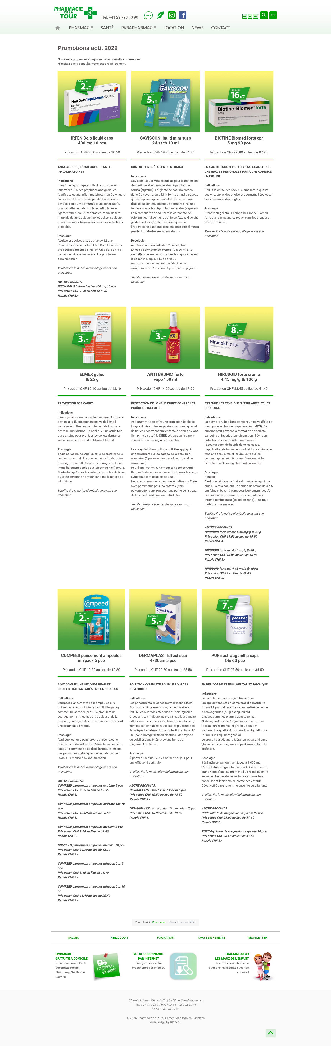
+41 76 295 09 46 (167, 1009)
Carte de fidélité (211, 937)
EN (273, 15)
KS (172, 1022)
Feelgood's (119, 937)
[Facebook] (182, 15)
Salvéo (73, 937)
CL (179, 1022)
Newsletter (257, 937)
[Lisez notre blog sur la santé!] (160, 15)
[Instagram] (172, 15)
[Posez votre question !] (148, 15)
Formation (165, 937)
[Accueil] (58, 27)
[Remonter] (271, 1034)
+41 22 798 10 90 (123, 17)
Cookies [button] (199, 1018)
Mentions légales (180, 1018)
